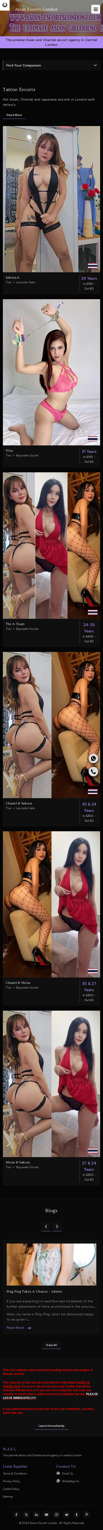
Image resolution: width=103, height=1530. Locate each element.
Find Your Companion (23, 65)
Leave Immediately (52, 1425)
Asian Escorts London (36, 9)
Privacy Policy (11, 1481)
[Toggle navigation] (95, 9)
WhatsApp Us (70, 1481)
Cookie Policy (11, 1489)
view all (51, 1345)
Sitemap (8, 1496)
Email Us (67, 1473)
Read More (14, 115)
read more (15, 1319)
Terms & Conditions (15, 1473)
